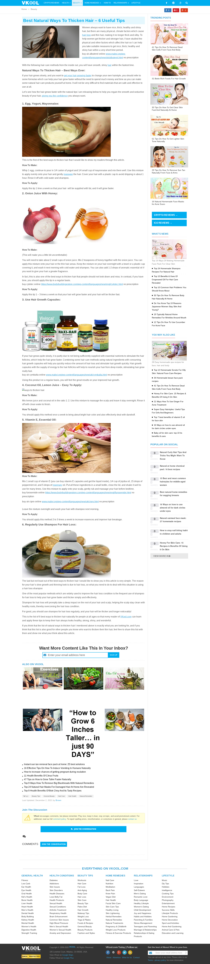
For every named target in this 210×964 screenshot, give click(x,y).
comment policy (59, 819)
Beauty (76, 3)
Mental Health (27, 923)
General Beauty (49, 796)
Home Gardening (169, 916)
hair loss (86, 35)
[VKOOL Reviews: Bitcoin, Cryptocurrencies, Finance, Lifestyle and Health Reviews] (31, 3)
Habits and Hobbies (143, 916)
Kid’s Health (26, 897)
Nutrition (109, 883)
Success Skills (168, 910)
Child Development (142, 910)
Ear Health (26, 887)
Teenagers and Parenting (145, 926)
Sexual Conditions (58, 907)
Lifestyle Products (170, 913)
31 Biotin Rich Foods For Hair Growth (169, 78)
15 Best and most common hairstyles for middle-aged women (173, 481)
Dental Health (27, 913)
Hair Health (72, 796)
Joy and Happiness (142, 913)
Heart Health (27, 907)
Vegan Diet (111, 897)
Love (136, 880)
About (108, 957)
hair (109, 65)
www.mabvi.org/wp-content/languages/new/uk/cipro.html (70, 501)
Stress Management (143, 923)
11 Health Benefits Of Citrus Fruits (41, 775)
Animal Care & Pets (170, 930)
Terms (150, 960)
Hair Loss (82, 897)
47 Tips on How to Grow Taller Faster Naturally (47, 779)
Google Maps (67, 955)
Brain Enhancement (58, 916)
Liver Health (26, 903)
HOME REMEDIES (115, 875)
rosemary (57, 485)
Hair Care (61, 796)
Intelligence (167, 890)
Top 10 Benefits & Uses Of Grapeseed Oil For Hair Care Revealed (165, 279)
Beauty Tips (36, 796)
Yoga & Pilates (84, 920)
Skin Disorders (56, 890)
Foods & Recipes (85, 923)
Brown (58, 800)
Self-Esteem (139, 890)
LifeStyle (135, 3)
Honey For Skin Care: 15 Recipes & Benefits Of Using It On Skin (174, 546)
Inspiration (138, 883)
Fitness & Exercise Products (118, 933)
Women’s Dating (141, 907)
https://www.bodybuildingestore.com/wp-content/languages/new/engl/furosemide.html (88, 492)
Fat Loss (81, 887)
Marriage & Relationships (145, 930)
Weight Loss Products (115, 930)
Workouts (82, 880)
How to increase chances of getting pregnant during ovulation (55, 772)
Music (164, 880)
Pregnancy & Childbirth (116, 926)
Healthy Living (112, 910)
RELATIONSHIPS (143, 875)
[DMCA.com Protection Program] (31, 956)
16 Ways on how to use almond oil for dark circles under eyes (172, 507)
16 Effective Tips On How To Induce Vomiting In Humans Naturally (57, 768)
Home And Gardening (171, 926)
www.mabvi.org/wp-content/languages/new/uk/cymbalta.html (76, 375)
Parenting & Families (143, 920)
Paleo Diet (82, 907)
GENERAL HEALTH (32, 875)
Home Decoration (170, 920)
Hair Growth (83, 910)
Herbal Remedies (113, 916)
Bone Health (27, 900)
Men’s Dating (140, 893)
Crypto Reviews (51, 3)
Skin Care (82, 900)
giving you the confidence (55, 96)
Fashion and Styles (86, 933)
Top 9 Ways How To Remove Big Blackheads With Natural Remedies (59, 783)
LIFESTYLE (168, 875)
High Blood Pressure (59, 923)
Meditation (110, 887)
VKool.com (125, 616)
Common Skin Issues (59, 920)
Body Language (141, 900)
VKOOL (72, 947)
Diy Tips (165, 883)
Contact (136, 957)
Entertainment (168, 903)
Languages (139, 887)
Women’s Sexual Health (60, 930)
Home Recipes (168, 907)
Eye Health (26, 890)
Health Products (57, 900)
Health (65, 3)
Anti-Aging (82, 890)
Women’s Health (28, 926)
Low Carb (25, 883)
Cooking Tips (168, 893)
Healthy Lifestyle (141, 903)
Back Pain (110, 890)
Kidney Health (27, 920)
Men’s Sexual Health (59, 926)
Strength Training (29, 933)
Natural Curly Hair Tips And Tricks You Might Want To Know (173, 455)
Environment (167, 897)
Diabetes (54, 880)
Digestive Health (28, 930)
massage (68, 174)
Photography (167, 900)
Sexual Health (56, 903)
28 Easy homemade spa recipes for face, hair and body (168, 364)
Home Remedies (92, 3)
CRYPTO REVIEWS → (166, 215)
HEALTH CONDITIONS (62, 875)
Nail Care (110, 880)
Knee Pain (110, 893)
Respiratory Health (58, 913)
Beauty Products (85, 930)
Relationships (120, 3)
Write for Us (127, 957)
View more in (161, 556)
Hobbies (165, 887)
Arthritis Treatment (58, 910)
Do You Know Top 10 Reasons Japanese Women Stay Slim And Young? (166, 306)
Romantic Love (140, 897)
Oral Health (26, 893)
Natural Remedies (86, 796)
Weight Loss (83, 916)
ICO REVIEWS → (163, 223)
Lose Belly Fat (56, 897)
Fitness (24, 880)
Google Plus (69, 958)
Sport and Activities (170, 923)
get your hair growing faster (77, 75)
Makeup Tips (83, 913)
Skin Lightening (113, 913)
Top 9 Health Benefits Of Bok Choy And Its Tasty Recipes (52, 790)
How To (107, 3)
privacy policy (160, 960)
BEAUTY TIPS (85, 875)
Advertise (117, 957)
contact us (132, 819)
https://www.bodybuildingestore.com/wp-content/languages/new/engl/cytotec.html (82, 284)
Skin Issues (55, 887)
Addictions (54, 883)
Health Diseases (57, 893)
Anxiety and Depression (60, 933)
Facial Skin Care (113, 903)
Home (24, 9)
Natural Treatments (114, 923)
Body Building (27, 916)
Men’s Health (27, 910)
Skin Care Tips (112, 907)
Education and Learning (172, 933)
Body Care (82, 893)
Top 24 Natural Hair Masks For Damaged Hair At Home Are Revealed (59, 787)
